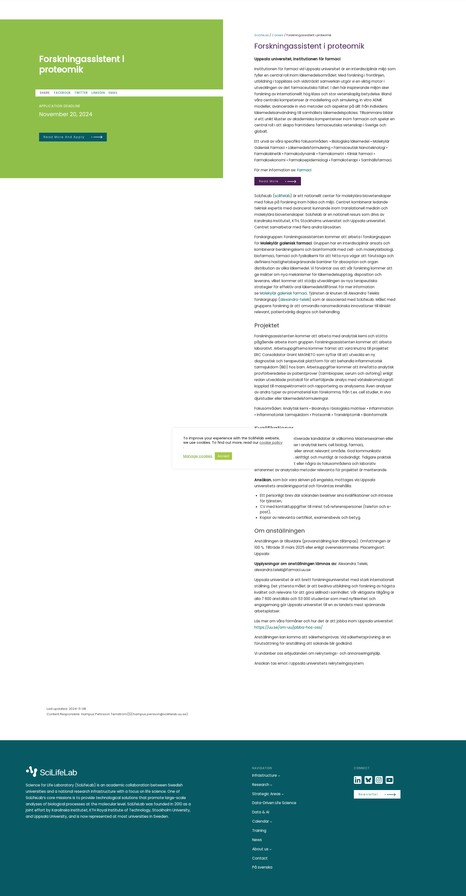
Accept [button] (223, 456)
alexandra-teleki (295, 299)
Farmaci (304, 170)
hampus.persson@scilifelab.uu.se (159, 714)
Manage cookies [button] (197, 456)
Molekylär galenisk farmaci (283, 293)
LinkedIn (98, 93)
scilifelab (282, 195)
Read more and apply (64, 137)
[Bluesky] (369, 780)
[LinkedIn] (358, 780)
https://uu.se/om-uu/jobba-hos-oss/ (288, 627)
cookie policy (271, 442)
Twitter (81, 93)
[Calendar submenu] (271, 821)
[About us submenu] (270, 849)
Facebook (62, 93)
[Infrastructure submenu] (279, 775)
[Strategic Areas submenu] (283, 794)
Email (113, 93)
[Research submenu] (271, 785)
